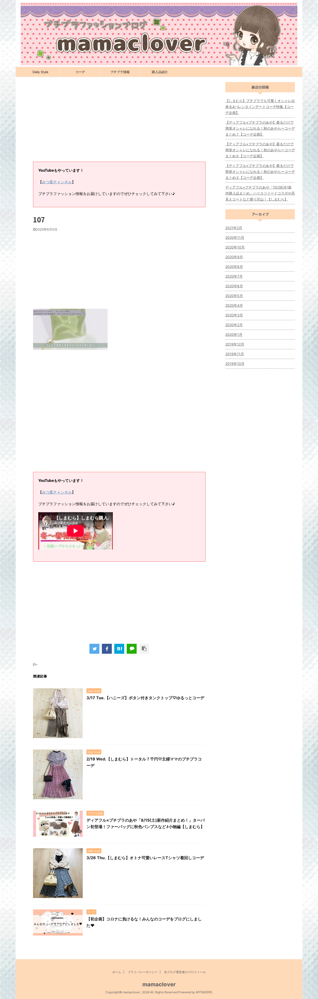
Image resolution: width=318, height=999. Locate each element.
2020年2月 (234, 325)
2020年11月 (234, 237)
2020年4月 (234, 305)
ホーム (116, 972)
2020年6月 (234, 286)
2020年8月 (234, 266)
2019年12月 (234, 344)
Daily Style (40, 72)
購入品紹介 (160, 72)
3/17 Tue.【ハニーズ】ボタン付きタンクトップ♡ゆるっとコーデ (145, 697)
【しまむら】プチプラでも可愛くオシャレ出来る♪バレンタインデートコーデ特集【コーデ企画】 (260, 107)
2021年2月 (233, 228)
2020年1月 (233, 334)
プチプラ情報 (120, 72)
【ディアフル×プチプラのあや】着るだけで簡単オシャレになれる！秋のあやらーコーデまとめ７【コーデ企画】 (260, 128)
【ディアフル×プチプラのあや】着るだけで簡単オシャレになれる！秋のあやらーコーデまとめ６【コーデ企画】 (260, 150)
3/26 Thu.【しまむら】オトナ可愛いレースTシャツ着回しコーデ (145, 857)
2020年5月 (234, 296)
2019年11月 (234, 354)
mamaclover (159, 984)
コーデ (80, 72)
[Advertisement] (119, 122)
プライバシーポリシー (143, 972)
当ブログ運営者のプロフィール (185, 972)
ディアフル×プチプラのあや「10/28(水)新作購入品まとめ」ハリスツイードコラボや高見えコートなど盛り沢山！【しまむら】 (260, 193)
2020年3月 (234, 315)
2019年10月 (234, 363)
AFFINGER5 (204, 992)
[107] (119, 649)
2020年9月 (234, 257)
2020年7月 (234, 276)
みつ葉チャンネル (57, 182)
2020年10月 (235, 247)
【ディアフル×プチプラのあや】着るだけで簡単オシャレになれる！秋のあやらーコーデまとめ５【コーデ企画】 (260, 171)
